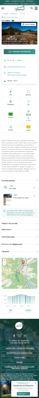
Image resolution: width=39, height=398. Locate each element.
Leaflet (35, 288)
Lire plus (24, 43)
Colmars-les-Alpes (18, 1)
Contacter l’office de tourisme (19, 348)
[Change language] (2, 8)
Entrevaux (30, 1)
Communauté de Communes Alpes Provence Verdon (19, 367)
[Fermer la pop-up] (35, 383)
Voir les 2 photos (30, 24)
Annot (7, 1)
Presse (19, 362)
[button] (23, 262)
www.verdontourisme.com (16, 67)
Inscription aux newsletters (19, 353)
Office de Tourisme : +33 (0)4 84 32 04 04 (20, 342)
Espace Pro (19, 358)
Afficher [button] (19, 60)
